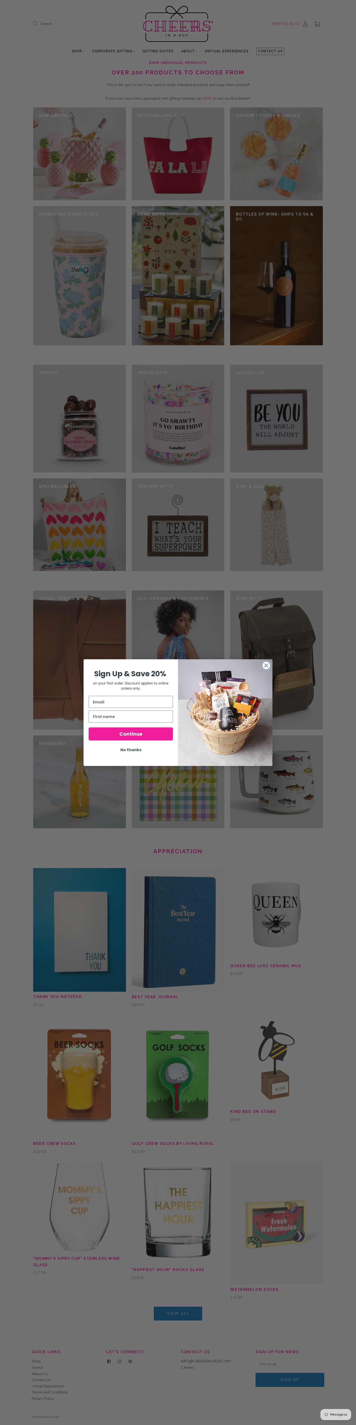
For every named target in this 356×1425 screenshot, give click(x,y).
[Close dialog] (266, 665)
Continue (130, 734)
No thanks (130, 750)
